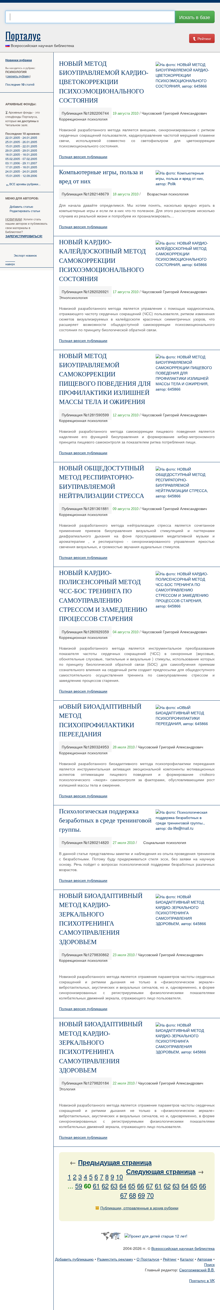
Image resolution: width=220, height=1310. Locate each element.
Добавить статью (21, 206)
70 (150, 1195)
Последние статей (19, 84)
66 (140, 1185)
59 (78, 1185)
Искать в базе (194, 16)
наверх (10, 264)
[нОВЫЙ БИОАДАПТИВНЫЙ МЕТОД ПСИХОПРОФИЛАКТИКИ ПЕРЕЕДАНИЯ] (184, 715)
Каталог (187, 1259)
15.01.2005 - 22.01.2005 (21, 146)
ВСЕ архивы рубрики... (25, 184)
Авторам (204, 1259)
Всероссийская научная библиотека (183, 1248)
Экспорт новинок (25, 255)
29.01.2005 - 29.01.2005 (21, 150)
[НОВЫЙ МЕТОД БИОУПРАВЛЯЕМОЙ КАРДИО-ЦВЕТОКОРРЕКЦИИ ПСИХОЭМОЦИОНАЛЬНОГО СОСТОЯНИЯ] (184, 74)
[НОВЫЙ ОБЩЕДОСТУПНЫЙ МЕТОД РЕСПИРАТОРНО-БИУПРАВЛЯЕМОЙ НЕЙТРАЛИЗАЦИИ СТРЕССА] (184, 482)
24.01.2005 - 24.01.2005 (21, 171)
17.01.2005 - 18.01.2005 (21, 167)
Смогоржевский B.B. (197, 1269)
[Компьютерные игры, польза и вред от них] (184, 177)
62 (105, 1185)
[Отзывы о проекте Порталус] (156, 1235)
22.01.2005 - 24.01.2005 (21, 137)
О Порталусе (148, 1259)
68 (132, 1195)
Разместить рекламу (115, 1259)
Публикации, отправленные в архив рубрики (139, 1207)
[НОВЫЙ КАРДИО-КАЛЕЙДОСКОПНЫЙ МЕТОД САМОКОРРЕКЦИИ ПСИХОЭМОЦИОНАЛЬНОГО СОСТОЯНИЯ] (184, 253)
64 (122, 1185)
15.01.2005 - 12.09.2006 (21, 175)
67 (149, 1185)
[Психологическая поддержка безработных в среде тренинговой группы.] (184, 819)
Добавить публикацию (74, 1259)
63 (114, 1185)
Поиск (209, 1264)
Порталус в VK (202, 1280)
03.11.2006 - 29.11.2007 (21, 163)
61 (96, 1185)
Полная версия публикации (83, 156)
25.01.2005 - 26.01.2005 (21, 142)
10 (119, 1176)
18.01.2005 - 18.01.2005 (21, 154)
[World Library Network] (111, 1235)
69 (141, 1195)
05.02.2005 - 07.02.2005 (21, 159)
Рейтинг (203, 38)
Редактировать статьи (25, 211)
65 (131, 1185)
